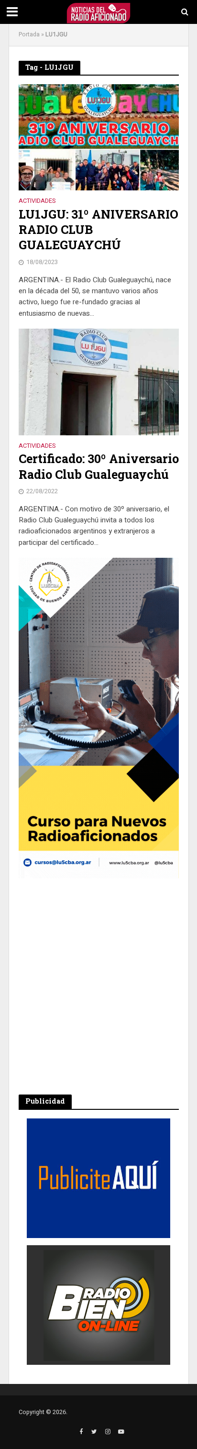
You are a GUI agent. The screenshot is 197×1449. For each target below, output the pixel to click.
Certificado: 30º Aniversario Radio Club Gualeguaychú (99, 466)
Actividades (37, 201)
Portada (29, 34)
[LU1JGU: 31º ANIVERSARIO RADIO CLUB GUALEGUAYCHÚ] (99, 137)
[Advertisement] (98, 986)
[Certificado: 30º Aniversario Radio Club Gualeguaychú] (99, 381)
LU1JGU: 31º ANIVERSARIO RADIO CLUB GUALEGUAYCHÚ (98, 230)
